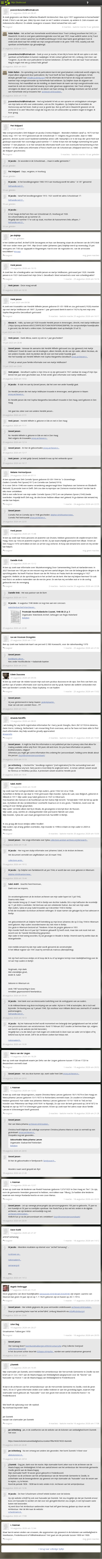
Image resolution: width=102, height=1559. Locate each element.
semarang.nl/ (13, 1265)
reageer (8, 27)
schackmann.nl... (15, 1512)
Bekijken (25, 618)
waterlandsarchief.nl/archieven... (21, 607)
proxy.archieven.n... (80, 356)
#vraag (17, 251)
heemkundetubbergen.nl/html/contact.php (43, 1346)
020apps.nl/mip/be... (45, 1351)
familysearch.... (49, 1160)
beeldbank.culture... (16, 659)
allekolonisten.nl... (15, 1455)
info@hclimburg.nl (76, 1311)
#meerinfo (7, 734)
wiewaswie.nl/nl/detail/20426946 (54, 1293)
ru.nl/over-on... (14, 1254)
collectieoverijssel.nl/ (17, 1348)
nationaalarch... (14, 1040)
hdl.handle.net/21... (16, 186)
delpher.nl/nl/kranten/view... (62, 515)
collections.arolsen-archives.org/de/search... (69, 840)
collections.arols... (15, 860)
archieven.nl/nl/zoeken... (52, 91)
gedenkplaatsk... (48, 702)
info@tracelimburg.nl (36, 77)
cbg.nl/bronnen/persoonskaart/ (31, 755)
